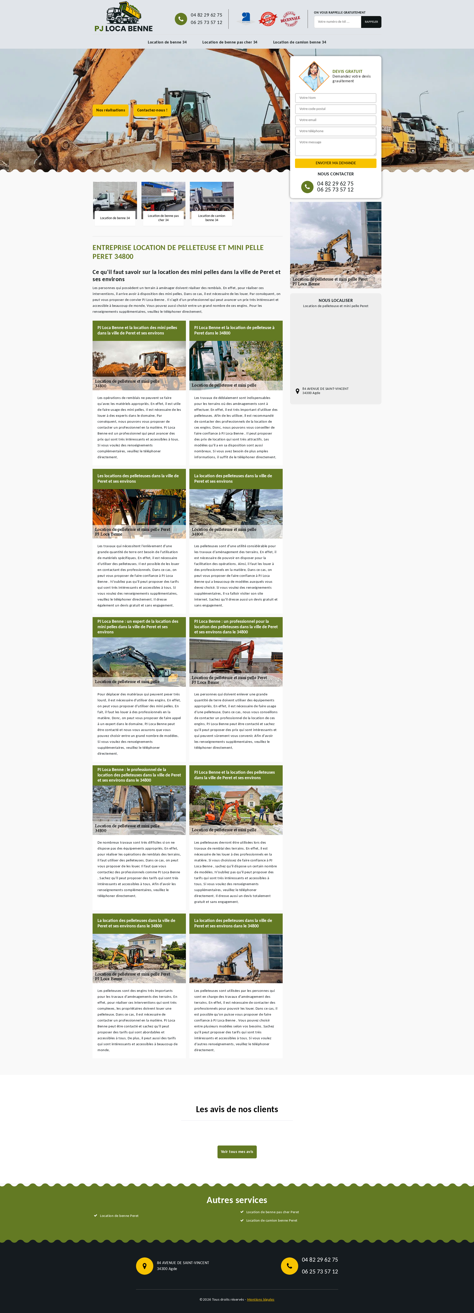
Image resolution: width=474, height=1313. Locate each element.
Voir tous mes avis (237, 1152)
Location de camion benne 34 (299, 42)
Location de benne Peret (119, 1216)
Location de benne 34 (167, 42)
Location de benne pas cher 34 (229, 42)
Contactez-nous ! (152, 110)
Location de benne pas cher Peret (272, 1212)
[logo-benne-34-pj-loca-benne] (123, 16)
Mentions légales (261, 1300)
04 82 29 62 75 (206, 15)
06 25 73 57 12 (206, 22)
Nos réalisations (110, 110)
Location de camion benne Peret (271, 1221)
